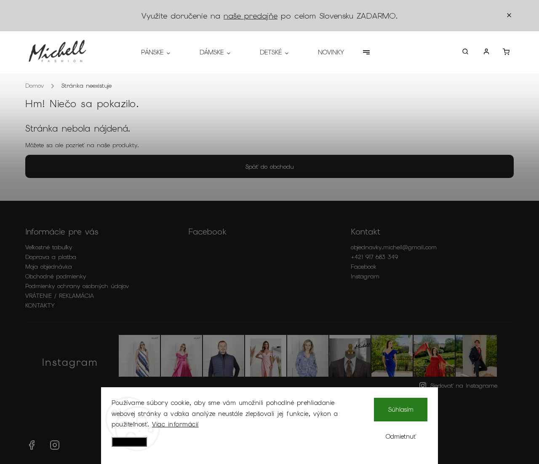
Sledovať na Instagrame (463, 385)
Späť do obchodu (269, 166)
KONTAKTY (40, 305)
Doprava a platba (50, 257)
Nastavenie (129, 441)
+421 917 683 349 (374, 257)
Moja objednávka (48, 266)
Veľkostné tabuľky (48, 247)
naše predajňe (251, 16)
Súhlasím (401, 409)
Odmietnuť (401, 436)
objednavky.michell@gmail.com (394, 247)
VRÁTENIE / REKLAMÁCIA (59, 295)
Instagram (365, 276)
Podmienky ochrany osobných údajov (77, 286)
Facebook (363, 266)
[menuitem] (163, 52)
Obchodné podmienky (55, 276)
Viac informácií (175, 424)
